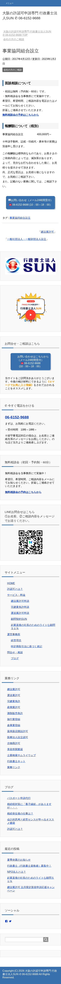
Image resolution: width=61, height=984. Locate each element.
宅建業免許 (13, 701)
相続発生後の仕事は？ (20, 813)
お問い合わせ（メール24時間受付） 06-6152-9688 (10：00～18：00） (32, 202)
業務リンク (13, 767)
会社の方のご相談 (13, 69)
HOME (11, 583)
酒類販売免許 (15, 713)
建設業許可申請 (20, 601)
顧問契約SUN (19, 619)
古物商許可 (13, 743)
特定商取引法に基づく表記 (26, 646)
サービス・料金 (16, 595)
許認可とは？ (15, 589)
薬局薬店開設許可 (17, 731)
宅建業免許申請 (20, 607)
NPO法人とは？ (16, 871)
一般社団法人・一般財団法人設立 (26, 239)
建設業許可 (47, 231)
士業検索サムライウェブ (21, 755)
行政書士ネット (16, 761)
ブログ (15, 658)
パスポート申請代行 (19, 798)
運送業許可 (13, 695)
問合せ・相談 (15, 652)
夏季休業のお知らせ (19, 859)
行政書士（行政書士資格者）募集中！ (29, 865)
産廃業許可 (13, 707)
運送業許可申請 (20, 613)
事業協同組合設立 (20, 217)
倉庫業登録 (13, 725)
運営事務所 (13, 634)
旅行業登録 (13, 719)
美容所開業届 (15, 749)
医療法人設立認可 (17, 737)
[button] (30, 308)
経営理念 (16, 640)
